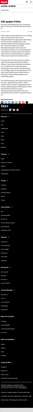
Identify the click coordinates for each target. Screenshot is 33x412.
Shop (2, 352)
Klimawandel (4, 173)
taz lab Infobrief (5, 283)
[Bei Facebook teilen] (13, 102)
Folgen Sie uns (4, 110)
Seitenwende (5, 400)
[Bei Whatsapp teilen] (16, 102)
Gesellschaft (4, 128)
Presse (3, 200)
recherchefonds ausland (8, 223)
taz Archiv (4, 332)
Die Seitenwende (6, 192)
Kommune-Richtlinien (24, 392)
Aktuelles (3, 185)
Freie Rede (4, 256)
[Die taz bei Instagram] (17, 110)
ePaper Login (5, 374)
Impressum (25, 396)
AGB (30, 396)
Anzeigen (3, 355)
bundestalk (4, 242)
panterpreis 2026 (6, 230)
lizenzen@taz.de (23, 387)
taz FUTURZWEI (5, 325)
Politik (3, 121)
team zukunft (4, 272)
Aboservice (4, 370)
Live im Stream (5, 302)
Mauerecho (4, 253)
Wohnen (3, 166)
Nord (2, 143)
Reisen (3, 344)
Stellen (3, 196)
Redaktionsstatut (12, 392)
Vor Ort (3, 298)
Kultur (2, 132)
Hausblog (3, 189)
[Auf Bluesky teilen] (9, 102)
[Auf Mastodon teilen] (5, 102)
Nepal (2, 158)
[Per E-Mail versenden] (2, 102)
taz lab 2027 (4, 309)
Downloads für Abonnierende (9, 378)
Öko (2, 125)
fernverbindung (5, 245)
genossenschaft (5, 215)
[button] (31, 2)
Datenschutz (17, 396)
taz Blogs (3, 321)
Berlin (2, 140)
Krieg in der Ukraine (6, 162)
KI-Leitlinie (4, 396)
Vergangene (4, 306)
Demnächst (4, 294)
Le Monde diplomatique (8, 329)
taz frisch (3, 275)
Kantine (3, 348)
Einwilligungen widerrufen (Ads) (18, 400)
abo (2, 211)
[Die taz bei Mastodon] (10, 110)
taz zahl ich (4, 219)
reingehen (4, 260)
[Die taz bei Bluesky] (14, 110)
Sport (2, 136)
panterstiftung (5, 226)
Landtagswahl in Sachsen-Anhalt (10, 170)
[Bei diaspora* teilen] (20, 102)
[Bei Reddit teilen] (23, 102)
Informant (11, 396)
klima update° (5, 249)
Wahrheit (3, 147)
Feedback (4, 367)
